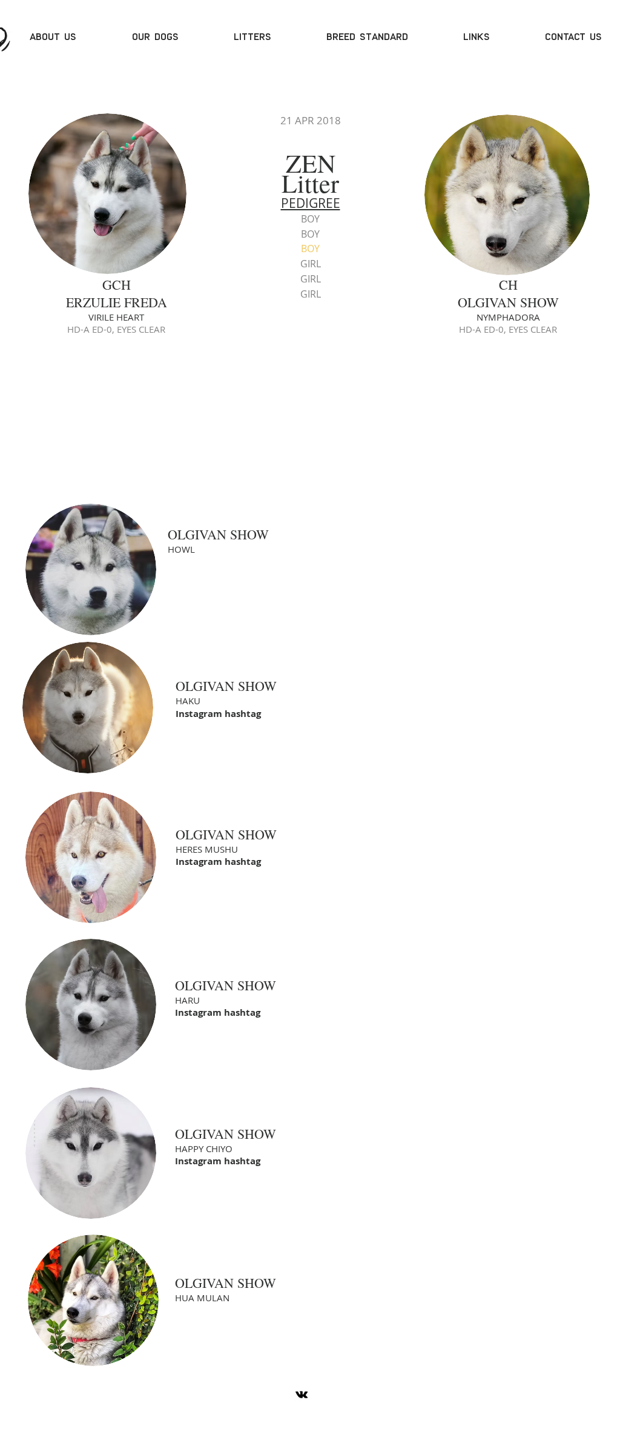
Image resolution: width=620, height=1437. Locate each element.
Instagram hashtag (218, 713)
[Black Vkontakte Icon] (301, 1394)
